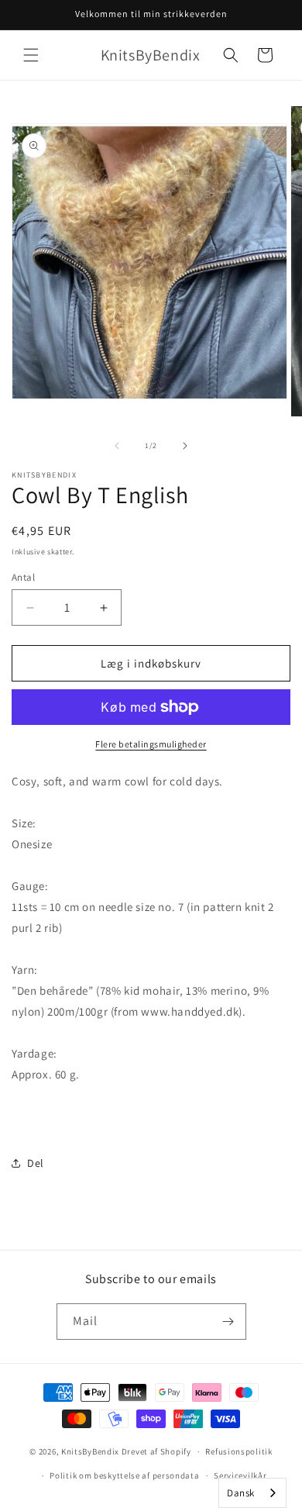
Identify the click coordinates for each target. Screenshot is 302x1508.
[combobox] (252, 1493)
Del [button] (35, 1163)
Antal (23, 577)
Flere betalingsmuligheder (151, 744)
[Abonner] (228, 1321)
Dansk (241, 1492)
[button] (31, 55)
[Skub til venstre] (117, 446)
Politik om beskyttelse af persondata (124, 1475)
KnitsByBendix (90, 1451)
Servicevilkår (240, 1475)
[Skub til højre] (185, 446)
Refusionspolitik (238, 1451)
